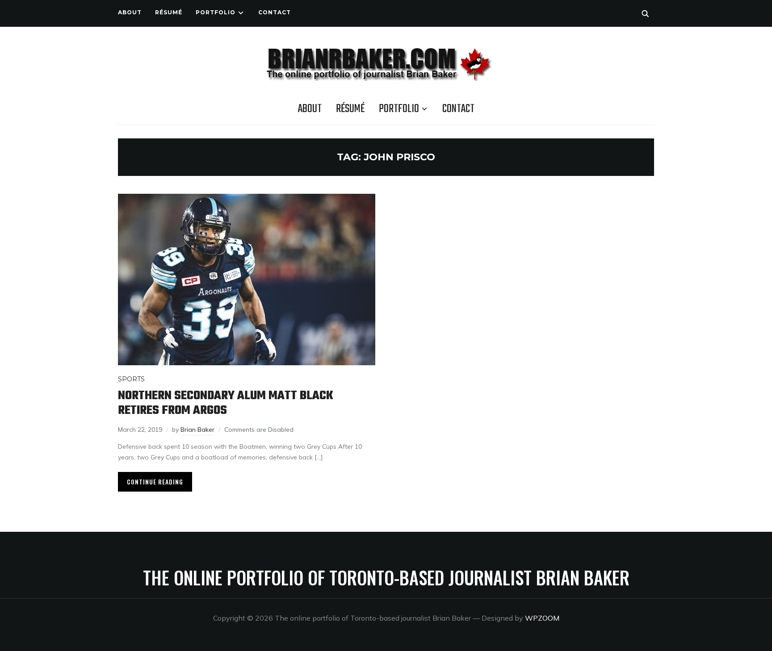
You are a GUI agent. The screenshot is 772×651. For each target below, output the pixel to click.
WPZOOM (542, 617)
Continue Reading (155, 481)
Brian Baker (197, 430)
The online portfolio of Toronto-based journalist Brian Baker (386, 577)
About (130, 12)
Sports (131, 379)
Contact (274, 12)
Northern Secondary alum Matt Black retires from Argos (225, 403)
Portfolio (215, 12)
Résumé (168, 12)
